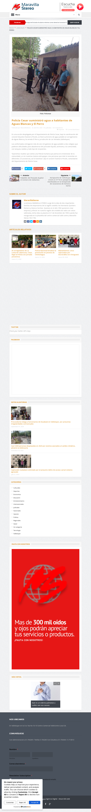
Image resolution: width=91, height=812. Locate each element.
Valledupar (17, 534)
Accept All (34, 802)
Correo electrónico (17, 764)
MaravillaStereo (26, 128)
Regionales (17, 520)
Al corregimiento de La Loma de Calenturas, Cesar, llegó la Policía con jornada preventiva (22, 254)
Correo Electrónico (73, 129)
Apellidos (35, 758)
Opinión (16, 514)
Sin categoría (17, 527)
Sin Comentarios (58, 128)
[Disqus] (45, 294)
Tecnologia (16, 530)
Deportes (16, 491)
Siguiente (64, 175)
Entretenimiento (18, 501)
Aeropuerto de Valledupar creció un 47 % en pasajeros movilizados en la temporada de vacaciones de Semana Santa (59, 182)
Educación (16, 498)
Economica (17, 494)
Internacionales (18, 504)
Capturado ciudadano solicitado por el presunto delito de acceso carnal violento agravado (41, 471)
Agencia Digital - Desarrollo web (58, 799)
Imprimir (61, 129)
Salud (15, 524)
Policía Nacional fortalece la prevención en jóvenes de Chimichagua (45, 253)
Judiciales (48, 128)
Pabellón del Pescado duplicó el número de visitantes (32, 179)
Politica (15, 517)
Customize (10, 802)
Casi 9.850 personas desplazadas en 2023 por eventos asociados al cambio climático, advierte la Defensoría (43, 447)
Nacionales (17, 511)
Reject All (22, 802)
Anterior (26, 175)
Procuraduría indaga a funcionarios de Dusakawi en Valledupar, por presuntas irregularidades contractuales (41, 423)
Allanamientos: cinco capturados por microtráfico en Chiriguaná (68, 253)
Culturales (16, 488)
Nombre (12, 758)
